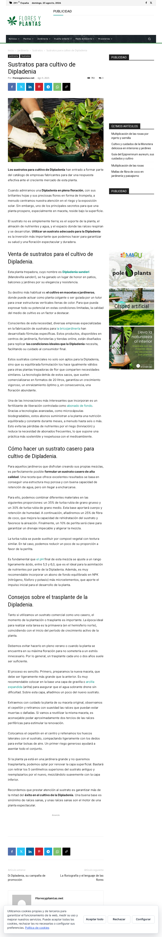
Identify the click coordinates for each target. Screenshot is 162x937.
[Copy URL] (66, 87)
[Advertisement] (99, 25)
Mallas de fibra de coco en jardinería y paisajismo (127, 173)
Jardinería (23, 50)
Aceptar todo (95, 919)
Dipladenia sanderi (75, 272)
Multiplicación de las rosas (127, 165)
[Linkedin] (30, 87)
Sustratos (37, 50)
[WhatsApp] (57, 87)
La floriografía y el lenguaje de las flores (82, 878)
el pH (40, 559)
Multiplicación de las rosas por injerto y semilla (130, 136)
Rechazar (119, 919)
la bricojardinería (68, 328)
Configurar (143, 919)
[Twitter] (151, 3)
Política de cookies (37, 927)
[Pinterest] (39, 87)
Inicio (11, 50)
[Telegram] (48, 87)
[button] (149, 39)
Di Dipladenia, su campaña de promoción (26, 878)
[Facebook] (146, 3)
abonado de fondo (79, 406)
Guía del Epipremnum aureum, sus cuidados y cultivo (132, 156)
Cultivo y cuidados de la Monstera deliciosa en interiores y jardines (132, 146)
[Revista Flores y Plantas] (28, 20)
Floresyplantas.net (23, 77)
